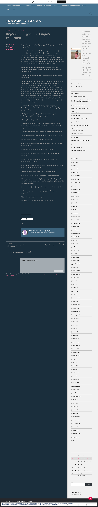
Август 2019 (75, 437)
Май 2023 (74, 287)
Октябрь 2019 (76, 430)
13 (90, 464)
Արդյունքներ (76, 137)
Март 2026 (75, 172)
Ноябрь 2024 (75, 226)
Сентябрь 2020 (76, 396)
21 (72, 470)
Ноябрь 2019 (75, 426)
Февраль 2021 (76, 379)
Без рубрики (75, 93)
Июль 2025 (75, 199)
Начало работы (61, 1)
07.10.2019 (11, 44)
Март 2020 (75, 413)
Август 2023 (75, 277)
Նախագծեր (76, 115)
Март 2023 (75, 294)
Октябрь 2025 (76, 189)
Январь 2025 (75, 219)
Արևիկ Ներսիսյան (9, 47)
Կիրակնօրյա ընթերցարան (44, 5)
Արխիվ (84, 5)
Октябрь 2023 (76, 270)
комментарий (58, 271)
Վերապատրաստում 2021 (80, 125)
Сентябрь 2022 (76, 315)
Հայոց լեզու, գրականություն (23, 21)
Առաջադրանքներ (77, 133)
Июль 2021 (75, 362)
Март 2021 (75, 376)
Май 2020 (74, 406)
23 (78, 470)
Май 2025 (74, 206)
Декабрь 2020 (76, 386)
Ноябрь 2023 (75, 267)
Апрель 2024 (75, 250)
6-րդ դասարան (77, 83)
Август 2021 (75, 359)
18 (84, 467)
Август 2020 (75, 399)
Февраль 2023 (76, 298)
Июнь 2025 (75, 203)
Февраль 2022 (76, 338)
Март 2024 (75, 253)
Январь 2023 (75, 301)
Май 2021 (74, 369)
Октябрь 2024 (76, 230)
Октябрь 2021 (76, 352)
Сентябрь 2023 (76, 274)
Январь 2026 (75, 179)
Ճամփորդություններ (78, 105)
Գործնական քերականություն (15, 30)
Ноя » (83, 475)
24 (81, 470)
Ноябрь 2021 (75, 348)
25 (84, 470)
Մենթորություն (76, 111)
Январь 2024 (75, 260)
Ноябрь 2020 (75, 389)
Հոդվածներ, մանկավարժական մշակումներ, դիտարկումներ (81, 100)
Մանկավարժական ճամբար (81, 108)
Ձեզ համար (56, 5)
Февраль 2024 (76, 257)
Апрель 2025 (75, 209)
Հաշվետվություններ (78, 96)
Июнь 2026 (75, 162)
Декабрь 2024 (76, 223)
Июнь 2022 (75, 325)
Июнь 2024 (75, 243)
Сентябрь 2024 (76, 233)
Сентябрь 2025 (76, 192)
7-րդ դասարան (77, 86)
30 (78, 473)
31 (81, 473)
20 (90, 467)
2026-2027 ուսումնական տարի (15, 5)
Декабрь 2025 (76, 182)
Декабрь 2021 (76, 345)
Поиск (72, 482)
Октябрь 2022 (76, 311)
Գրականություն (77, 147)
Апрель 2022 (75, 331)
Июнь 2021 (75, 365)
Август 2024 (75, 236)
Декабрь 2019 (76, 423)
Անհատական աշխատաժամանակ (71, 5)
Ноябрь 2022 (75, 308)
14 (72, 467)
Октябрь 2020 (76, 393)
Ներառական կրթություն (79, 118)
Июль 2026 (75, 158)
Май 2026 (74, 165)
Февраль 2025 (76, 216)
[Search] (90, 13)
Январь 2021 (75, 382)
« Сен (79, 475)
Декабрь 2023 (76, 264)
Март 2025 (75, 213)
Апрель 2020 (75, 410)
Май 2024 (74, 247)
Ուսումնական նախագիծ (79, 122)
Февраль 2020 (76, 416)
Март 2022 (75, 335)
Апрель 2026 (75, 169)
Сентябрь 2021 (76, 355)
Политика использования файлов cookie (49, 504)
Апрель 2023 (75, 291)
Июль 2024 (75, 240)
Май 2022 (74, 328)
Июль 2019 (75, 440)
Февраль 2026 (76, 175)
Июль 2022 (75, 321)
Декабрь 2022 (76, 304)
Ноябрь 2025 (75, 186)
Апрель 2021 (75, 372)
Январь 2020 (75, 420)
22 (75, 470)
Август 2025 (75, 196)
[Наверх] (90, 498)
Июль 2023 (75, 281)
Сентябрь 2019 (76, 433)
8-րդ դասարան (30, 5)
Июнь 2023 (75, 284)
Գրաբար (75, 144)
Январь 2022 (75, 342)
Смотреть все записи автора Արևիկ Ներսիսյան (42, 232)
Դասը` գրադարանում (79, 150)
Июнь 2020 (75, 403)
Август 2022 (75, 318)
